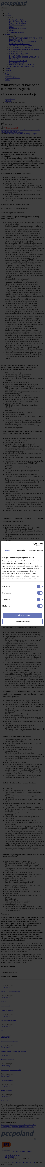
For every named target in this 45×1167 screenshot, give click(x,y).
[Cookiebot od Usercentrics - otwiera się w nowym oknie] (33, 544)
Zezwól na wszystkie (22, 615)
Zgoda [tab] (7, 550)
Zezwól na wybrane (22, 621)
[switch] (40, 593)
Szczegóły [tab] (21, 550)
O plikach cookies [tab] (36, 550)
